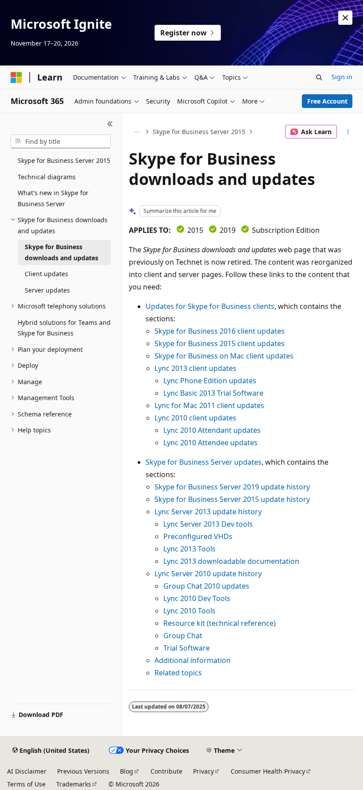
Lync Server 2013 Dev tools (208, 524)
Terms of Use (26, 784)
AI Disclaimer (26, 771)
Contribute (166, 771)
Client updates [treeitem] (46, 274)
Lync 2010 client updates (195, 418)
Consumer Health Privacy (268, 771)
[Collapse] (110, 124)
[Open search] (319, 77)
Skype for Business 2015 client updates (219, 343)
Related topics (178, 673)
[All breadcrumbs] (136, 132)
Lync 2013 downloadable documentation (231, 561)
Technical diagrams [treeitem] (47, 177)
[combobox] (61, 142)
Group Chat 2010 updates (206, 586)
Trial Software (186, 648)
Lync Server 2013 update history (208, 511)
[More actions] (348, 132)
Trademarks (73, 784)
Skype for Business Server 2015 (199, 131)
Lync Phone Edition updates (209, 380)
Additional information (192, 660)
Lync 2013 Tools (189, 549)
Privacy (203, 771)
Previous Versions (83, 771)
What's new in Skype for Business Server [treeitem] (53, 198)
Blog (126, 771)
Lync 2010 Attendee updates (210, 442)
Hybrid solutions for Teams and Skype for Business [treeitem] (64, 328)
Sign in (342, 77)
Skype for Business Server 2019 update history (232, 487)
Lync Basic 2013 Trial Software (213, 393)
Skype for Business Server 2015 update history (232, 499)
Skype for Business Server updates (204, 462)
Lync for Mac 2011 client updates (209, 405)
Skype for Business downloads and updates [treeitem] (61, 252)
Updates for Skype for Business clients (210, 306)
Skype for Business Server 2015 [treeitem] (64, 160)
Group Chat (182, 635)
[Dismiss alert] (345, 18)
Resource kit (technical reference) (219, 623)
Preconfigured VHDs (197, 536)
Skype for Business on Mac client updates (223, 356)
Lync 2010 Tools (189, 611)
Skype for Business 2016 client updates (219, 331)
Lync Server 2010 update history (208, 573)
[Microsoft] (16, 77)
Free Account (327, 101)
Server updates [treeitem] (47, 290)
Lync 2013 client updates (195, 368)
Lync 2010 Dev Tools (196, 598)
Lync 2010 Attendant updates (212, 430)
